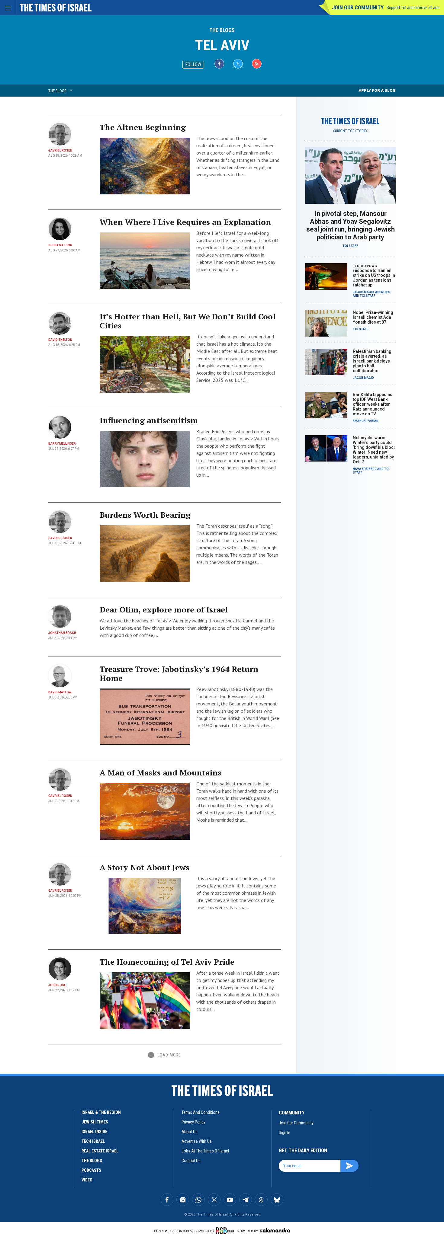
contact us (191, 1160)
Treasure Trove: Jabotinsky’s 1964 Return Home (179, 673)
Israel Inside (94, 1131)
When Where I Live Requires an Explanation (185, 222)
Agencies (382, 292)
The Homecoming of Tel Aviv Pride (167, 962)
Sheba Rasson (60, 245)
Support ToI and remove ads (413, 7)
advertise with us (197, 1141)
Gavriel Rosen (60, 150)
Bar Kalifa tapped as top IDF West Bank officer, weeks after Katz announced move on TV (372, 404)
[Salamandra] (275, 1230)
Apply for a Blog (377, 90)
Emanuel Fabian (365, 421)
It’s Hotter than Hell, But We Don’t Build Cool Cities (187, 321)
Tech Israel (93, 1141)
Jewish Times (95, 1122)
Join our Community (358, 7)
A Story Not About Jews (144, 867)
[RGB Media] (226, 1230)
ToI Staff (350, 246)
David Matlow (59, 692)
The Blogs (222, 30)
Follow (193, 64)
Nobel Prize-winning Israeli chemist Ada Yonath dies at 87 (373, 317)
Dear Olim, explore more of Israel (164, 609)
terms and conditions (201, 1112)
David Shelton (60, 339)
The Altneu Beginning (143, 127)
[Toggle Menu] (7, 7)
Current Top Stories (350, 131)
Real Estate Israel (100, 1151)
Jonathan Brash (62, 632)
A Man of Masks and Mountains (160, 772)
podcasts (91, 1170)
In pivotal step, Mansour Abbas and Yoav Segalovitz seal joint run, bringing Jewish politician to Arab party (350, 225)
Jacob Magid (363, 292)
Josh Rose (57, 985)
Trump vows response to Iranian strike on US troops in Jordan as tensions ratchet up (374, 275)
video (87, 1180)
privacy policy (193, 1122)
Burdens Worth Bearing (145, 515)
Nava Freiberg (365, 469)
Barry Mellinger (62, 443)
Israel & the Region (101, 1112)
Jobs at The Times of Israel (205, 1151)
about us (190, 1131)
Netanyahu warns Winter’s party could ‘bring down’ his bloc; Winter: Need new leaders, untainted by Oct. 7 (374, 449)
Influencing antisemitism (149, 420)
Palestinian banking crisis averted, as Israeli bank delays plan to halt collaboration (372, 361)
